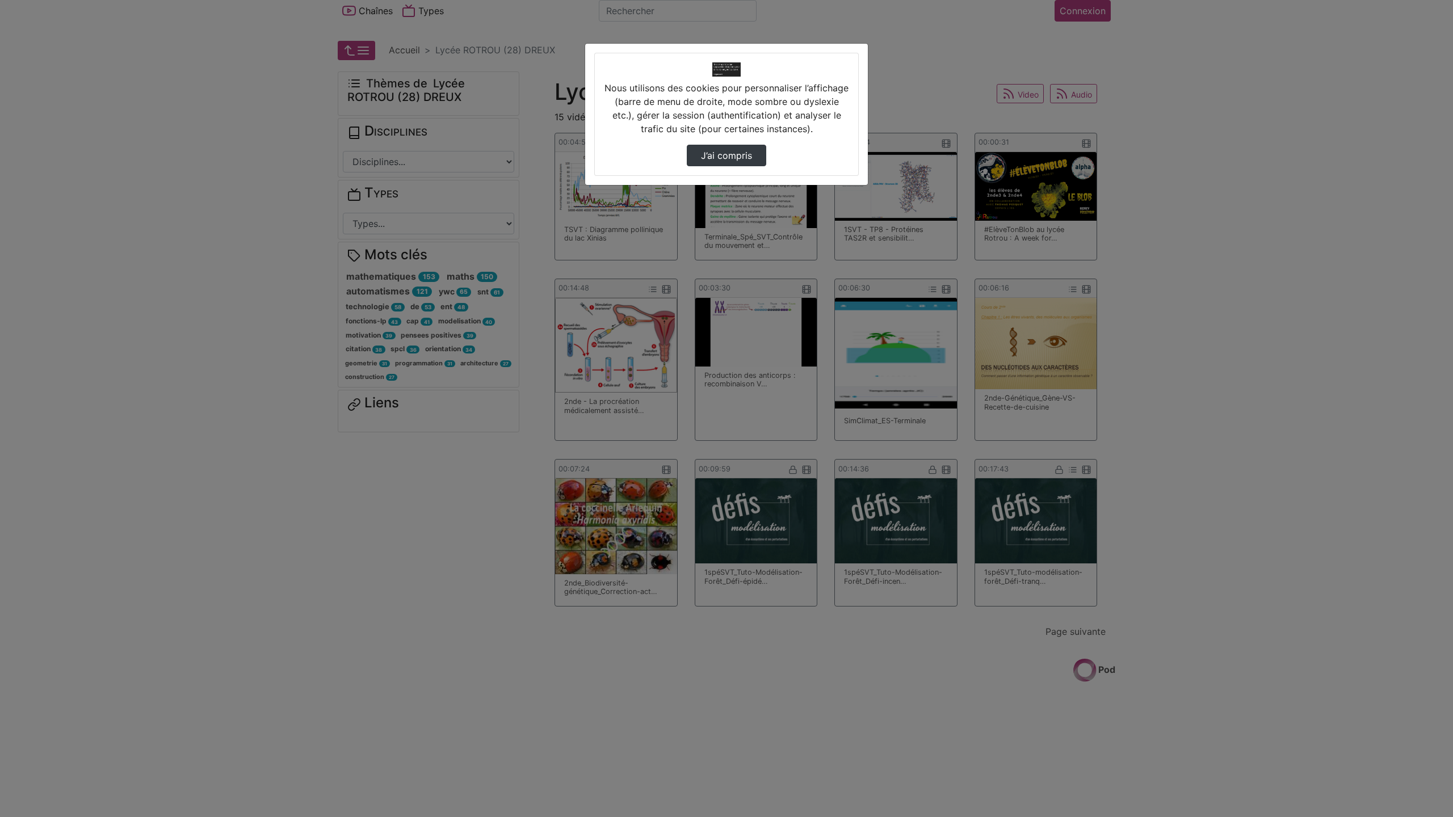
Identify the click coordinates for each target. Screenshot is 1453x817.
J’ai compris (726, 155)
